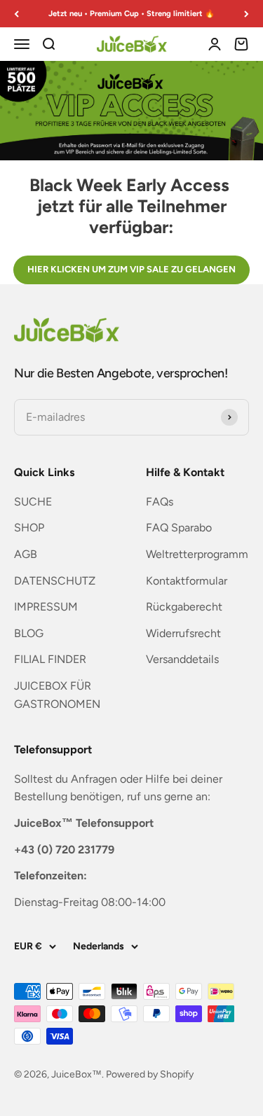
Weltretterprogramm (197, 554)
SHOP (29, 527)
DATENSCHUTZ (54, 580)
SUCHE (33, 501)
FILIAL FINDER (50, 659)
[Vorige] (16, 13)
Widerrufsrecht (183, 633)
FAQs (159, 501)
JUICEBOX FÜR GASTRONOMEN (57, 695)
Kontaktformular (186, 580)
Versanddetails (182, 659)
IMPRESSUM (46, 606)
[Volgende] (246, 13)
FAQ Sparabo (179, 527)
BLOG (28, 633)
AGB (25, 554)
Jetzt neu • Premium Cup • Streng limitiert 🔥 (131, 13)
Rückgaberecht (184, 606)
